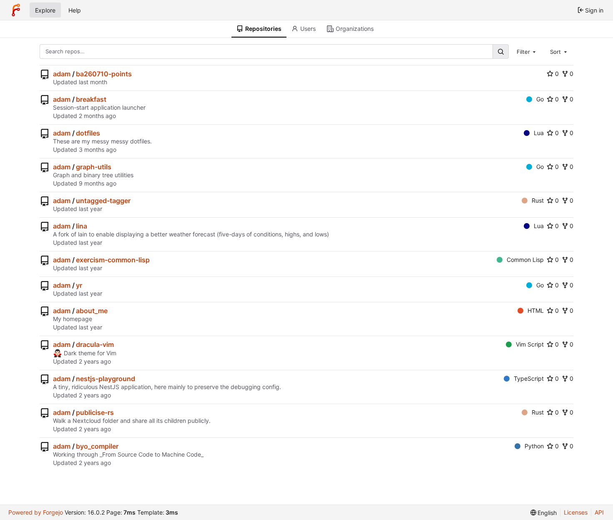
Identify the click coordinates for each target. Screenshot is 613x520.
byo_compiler (97, 446)
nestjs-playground (105, 378)
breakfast (91, 99)
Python (534, 446)
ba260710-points (104, 74)
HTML (536, 310)
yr (79, 285)
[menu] (543, 512)
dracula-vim (95, 344)
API (599, 512)
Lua (539, 132)
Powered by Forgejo (35, 512)
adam (61, 74)
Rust (538, 200)
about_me (92, 310)
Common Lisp (525, 259)
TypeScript (529, 378)
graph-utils (93, 167)
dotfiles (88, 133)
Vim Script (530, 344)
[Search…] (500, 51)
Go (540, 99)
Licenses (576, 512)
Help (74, 10)
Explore (45, 10)
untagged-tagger (103, 200)
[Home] (16, 10)
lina (81, 226)
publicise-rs (95, 412)
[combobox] (527, 51)
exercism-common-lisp (113, 260)
